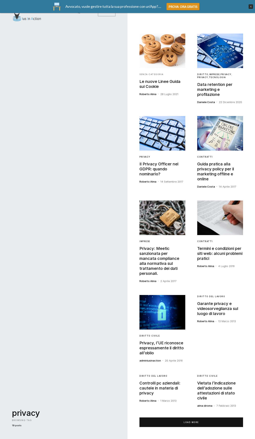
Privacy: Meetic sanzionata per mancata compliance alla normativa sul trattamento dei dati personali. (159, 261)
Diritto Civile (149, 336)
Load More (191, 422)
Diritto (202, 74)
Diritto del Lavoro (211, 296)
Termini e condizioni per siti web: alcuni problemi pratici (219, 253)
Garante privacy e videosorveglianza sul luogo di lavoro (217, 308)
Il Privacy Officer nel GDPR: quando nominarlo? (158, 169)
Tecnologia (217, 77)
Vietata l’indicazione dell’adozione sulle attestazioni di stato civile (216, 390)
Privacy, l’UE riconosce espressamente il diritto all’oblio (161, 348)
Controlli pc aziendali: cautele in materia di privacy (159, 388)
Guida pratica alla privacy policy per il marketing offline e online (215, 171)
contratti (205, 157)
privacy (226, 74)
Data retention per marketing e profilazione (214, 89)
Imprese (214, 74)
